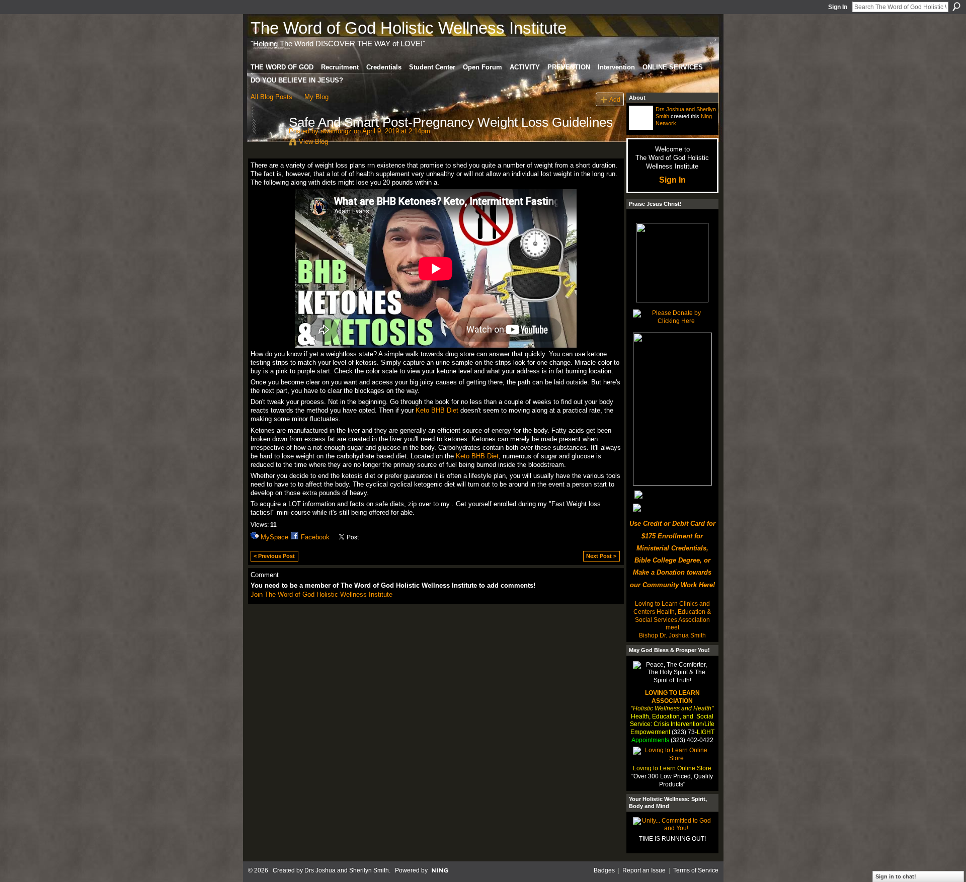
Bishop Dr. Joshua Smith (672, 635)
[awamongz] (267, 143)
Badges (604, 870)
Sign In (837, 7)
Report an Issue (644, 870)
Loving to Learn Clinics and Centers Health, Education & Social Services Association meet (672, 615)
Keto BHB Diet (437, 410)
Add (614, 99)
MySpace (274, 537)
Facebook (315, 537)
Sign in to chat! (895, 876)
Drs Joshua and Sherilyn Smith (346, 870)
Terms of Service (695, 870)
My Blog (316, 97)
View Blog (313, 141)
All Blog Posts (271, 97)
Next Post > (601, 556)
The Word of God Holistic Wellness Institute (409, 28)
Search (956, 6)
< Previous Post (274, 556)
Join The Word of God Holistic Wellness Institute (321, 594)
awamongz (336, 131)
